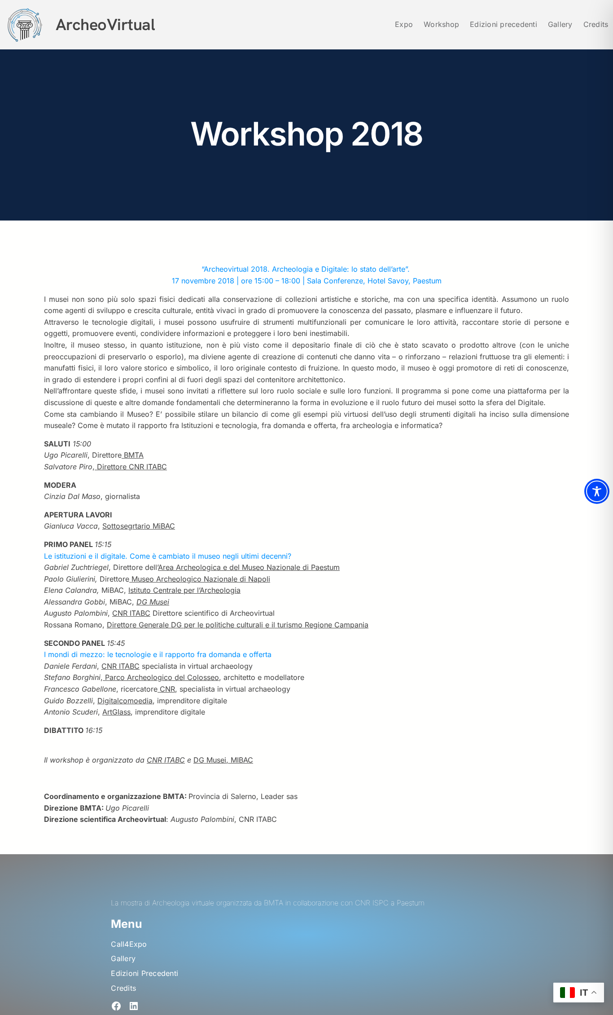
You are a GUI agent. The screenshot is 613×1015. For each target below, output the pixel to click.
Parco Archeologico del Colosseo (161, 677)
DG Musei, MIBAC (223, 759)
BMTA (133, 454)
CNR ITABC (131, 613)
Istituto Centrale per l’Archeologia (184, 590)
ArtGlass (116, 711)
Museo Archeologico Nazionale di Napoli (199, 578)
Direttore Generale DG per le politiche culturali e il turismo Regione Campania (237, 624)
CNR (166, 688)
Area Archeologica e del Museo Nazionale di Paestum (249, 567)
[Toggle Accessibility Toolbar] (597, 491)
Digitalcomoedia (125, 700)
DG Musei (152, 601)
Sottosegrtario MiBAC (138, 525)
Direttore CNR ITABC (131, 466)
